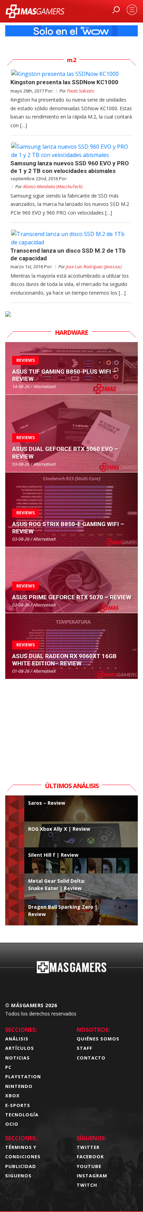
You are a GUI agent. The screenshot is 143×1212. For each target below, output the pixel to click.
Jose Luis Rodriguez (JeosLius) (94, 266)
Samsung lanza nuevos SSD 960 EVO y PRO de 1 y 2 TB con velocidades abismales (69, 167)
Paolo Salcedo (80, 91)
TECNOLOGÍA (22, 1114)
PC (8, 1067)
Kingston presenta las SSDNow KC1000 (64, 82)
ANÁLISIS (16, 1039)
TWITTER (88, 1147)
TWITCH (87, 1185)
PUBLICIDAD (20, 1166)
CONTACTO (91, 1058)
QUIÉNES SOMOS (98, 1039)
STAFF (84, 1048)
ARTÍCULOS (19, 1048)
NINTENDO (19, 1086)
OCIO (11, 1124)
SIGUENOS (18, 1175)
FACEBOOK (90, 1156)
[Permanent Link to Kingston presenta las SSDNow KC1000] (71, 74)
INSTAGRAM (92, 1175)
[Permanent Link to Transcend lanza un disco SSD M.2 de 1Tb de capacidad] (71, 238)
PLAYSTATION (23, 1076)
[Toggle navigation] (131, 9)
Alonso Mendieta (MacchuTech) (53, 186)
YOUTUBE (89, 1166)
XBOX (12, 1095)
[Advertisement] (71, 722)
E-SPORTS (17, 1105)
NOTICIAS (17, 1058)
